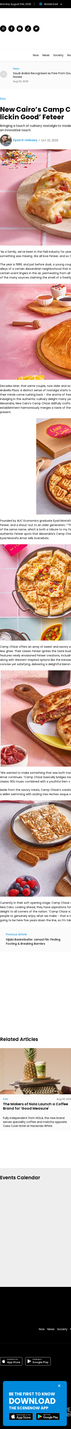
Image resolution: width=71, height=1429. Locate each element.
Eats (3, 99)
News (46, 55)
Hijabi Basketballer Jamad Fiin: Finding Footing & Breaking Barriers (33, 942)
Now (36, 55)
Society (58, 55)
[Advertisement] (35, 993)
